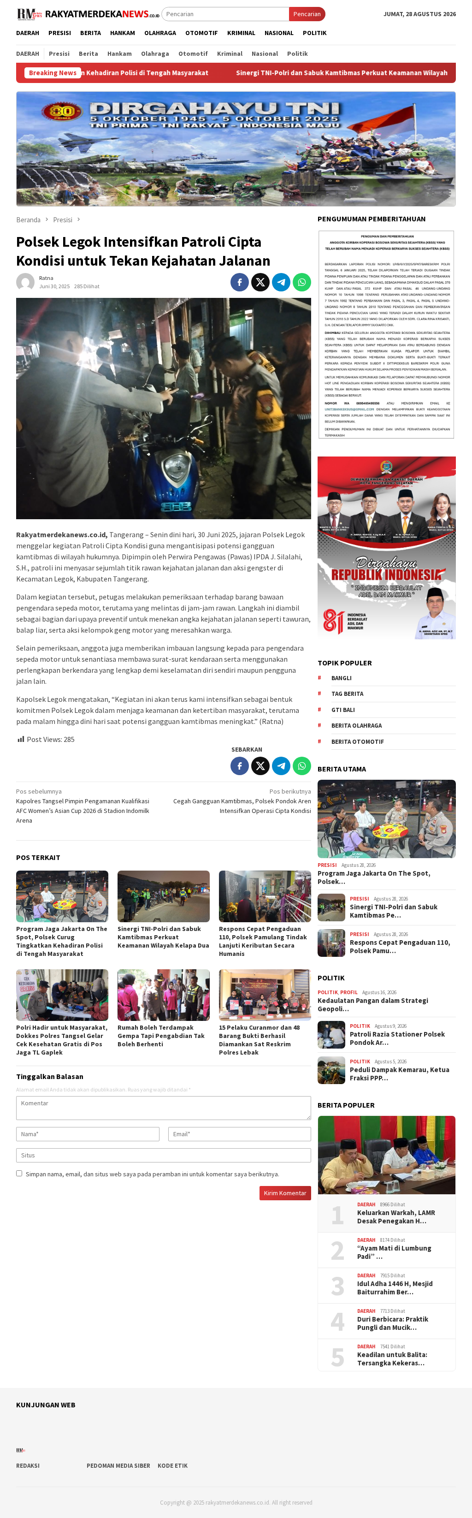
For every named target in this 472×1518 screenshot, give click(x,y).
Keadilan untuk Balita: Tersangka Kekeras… (392, 1359)
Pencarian (307, 14)
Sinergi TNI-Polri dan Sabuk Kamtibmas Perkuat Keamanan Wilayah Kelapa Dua (294, 73)
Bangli (341, 678)
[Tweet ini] (260, 282)
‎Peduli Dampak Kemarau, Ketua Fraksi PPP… (399, 1074)
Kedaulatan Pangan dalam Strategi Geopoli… (373, 1004)
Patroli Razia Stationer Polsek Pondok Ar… (397, 1038)
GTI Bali (343, 710)
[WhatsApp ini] (302, 282)
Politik (328, 992)
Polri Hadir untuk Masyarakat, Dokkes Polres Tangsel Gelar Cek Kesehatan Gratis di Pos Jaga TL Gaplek (61, 1039)
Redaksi (28, 1466)
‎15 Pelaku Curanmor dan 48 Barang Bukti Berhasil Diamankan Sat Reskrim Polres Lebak (259, 1039)
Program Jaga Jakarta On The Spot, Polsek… (374, 877)
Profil (349, 992)
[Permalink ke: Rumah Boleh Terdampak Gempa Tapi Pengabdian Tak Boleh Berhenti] (164, 995)
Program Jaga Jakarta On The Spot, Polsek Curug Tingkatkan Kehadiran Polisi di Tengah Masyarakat (61, 941)
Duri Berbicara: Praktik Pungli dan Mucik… (392, 1323)
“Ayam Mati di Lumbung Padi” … (394, 1252)
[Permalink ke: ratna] (25, 281)
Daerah (366, 1204)
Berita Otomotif (357, 742)
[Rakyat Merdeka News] (88, 13)
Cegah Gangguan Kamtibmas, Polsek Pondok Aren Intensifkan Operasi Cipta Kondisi (242, 801)
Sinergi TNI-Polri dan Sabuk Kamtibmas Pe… (393, 911)
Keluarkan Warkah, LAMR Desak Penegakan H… (396, 1217)
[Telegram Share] (281, 282)
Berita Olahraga (356, 725)
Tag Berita (347, 694)
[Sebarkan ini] (239, 282)
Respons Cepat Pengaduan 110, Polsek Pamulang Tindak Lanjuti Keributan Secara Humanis (263, 941)
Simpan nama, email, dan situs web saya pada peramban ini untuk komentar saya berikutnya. (152, 1174)
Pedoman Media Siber (118, 1466)
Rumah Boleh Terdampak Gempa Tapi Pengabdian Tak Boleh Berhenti (161, 1035)
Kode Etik (173, 1466)
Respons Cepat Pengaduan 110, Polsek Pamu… (400, 946)
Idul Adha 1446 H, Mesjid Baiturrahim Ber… (395, 1288)
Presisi (327, 865)
